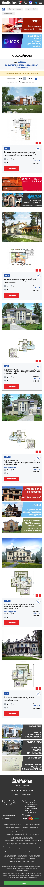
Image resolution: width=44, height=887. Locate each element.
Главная (6, 824)
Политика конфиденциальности (19, 861)
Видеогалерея (22, 855)
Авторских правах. (22, 870)
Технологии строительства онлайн (16, 852)
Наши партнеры (34, 852)
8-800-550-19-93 (30, 803)
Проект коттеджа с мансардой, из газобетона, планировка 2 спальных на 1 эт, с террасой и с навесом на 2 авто (20, 280)
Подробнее (11, 168)
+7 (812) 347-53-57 (31, 808)
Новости (12, 858)
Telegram (7, 818)
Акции (33, 861)
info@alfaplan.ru (9, 815)
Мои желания (23, 843)
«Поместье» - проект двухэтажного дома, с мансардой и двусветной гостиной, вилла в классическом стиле (19, 606)
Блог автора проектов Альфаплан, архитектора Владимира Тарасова (22, 848)
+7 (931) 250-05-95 (31, 805)
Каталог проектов (15, 824)
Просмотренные (12, 843)
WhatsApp (28, 815)
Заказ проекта (36, 840)
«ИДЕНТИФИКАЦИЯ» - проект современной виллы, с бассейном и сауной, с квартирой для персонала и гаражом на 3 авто (22, 371)
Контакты (37, 855)
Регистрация (27, 794)
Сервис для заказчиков (29, 831)
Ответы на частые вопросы (30, 827)
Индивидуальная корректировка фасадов (16, 840)
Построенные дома (10, 855)
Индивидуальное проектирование (22, 837)
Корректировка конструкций (15, 834)
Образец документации (12, 827)
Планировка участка (32, 834)
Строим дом (33, 843)
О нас (31, 855)
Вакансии (32, 858)
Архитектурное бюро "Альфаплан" (22, 786)
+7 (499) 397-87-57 (31, 812)
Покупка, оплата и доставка (31, 824)
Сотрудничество (21, 858)
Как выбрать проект (13, 831)
